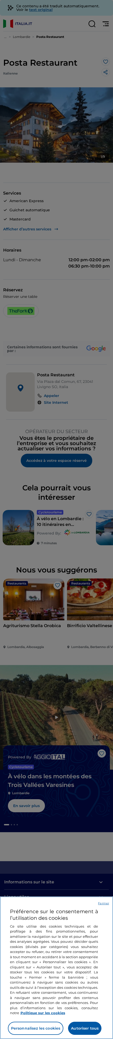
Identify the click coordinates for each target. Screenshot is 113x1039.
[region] (56, 967)
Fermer (103, 903)
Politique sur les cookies (42, 1013)
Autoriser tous (85, 1028)
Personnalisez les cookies (35, 1028)
